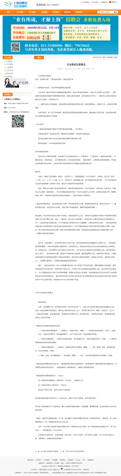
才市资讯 (55, 12)
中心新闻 (32, 12)
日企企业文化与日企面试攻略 (74, 451)
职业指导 (67, 12)
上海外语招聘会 (44, 473)
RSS (84, 460)
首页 (8, 12)
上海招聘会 (85, 2)
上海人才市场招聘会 (96, 473)
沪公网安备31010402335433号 (72, 469)
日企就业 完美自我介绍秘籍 (49, 451)
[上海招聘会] (16, 4)
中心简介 (20, 12)
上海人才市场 (27, 473)
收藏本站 (104, 2)
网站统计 (86, 469)
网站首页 (30, 460)
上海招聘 (44, 12)
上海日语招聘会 (56, 473)
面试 (115, 57)
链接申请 (90, 460)
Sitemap (78, 460)
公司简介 (9, 61)
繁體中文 (114, 2)
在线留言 (71, 460)
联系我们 (79, 12)
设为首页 (95, 2)
